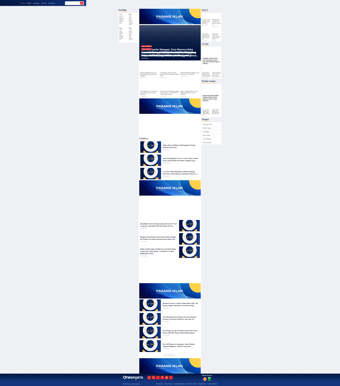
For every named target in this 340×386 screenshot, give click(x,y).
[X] (162, 377)
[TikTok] (158, 377)
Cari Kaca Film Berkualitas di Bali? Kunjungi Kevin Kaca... (121, 19)
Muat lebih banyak (169, 355)
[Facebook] (149, 377)
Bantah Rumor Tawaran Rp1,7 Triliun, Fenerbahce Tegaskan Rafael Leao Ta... (216, 36)
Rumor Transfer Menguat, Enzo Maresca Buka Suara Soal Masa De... (206, 112)
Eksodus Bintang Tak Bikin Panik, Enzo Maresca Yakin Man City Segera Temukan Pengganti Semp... (169, 54)
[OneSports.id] (10, 3)
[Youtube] (166, 377)
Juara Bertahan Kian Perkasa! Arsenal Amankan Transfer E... (131, 21)
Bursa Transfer (130, 14)
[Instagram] (153, 377)
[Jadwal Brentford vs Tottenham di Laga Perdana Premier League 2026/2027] (149, 85)
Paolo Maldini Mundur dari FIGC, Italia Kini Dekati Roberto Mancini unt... (206, 36)
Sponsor (120, 14)
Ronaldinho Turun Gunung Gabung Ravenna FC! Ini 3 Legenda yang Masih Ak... (216, 22)
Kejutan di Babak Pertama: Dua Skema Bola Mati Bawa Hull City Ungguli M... (148, 74)
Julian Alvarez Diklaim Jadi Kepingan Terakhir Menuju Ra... (121, 35)
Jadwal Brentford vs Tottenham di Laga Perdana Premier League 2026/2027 (148, 93)
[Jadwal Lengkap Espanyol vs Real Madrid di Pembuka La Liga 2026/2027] (190, 85)
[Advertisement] (170, 125)
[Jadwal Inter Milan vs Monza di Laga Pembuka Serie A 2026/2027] (190, 66)
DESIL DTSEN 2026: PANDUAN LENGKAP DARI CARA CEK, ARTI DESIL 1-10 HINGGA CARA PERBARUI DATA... (158, 251)
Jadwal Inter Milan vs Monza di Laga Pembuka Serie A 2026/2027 (190, 73)
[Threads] (171, 377)
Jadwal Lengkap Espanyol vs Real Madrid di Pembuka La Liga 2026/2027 (189, 93)
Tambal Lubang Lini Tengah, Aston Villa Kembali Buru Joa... (131, 35)
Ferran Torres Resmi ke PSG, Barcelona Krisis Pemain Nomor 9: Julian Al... (216, 74)
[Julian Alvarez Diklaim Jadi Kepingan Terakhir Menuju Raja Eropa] (126, 28)
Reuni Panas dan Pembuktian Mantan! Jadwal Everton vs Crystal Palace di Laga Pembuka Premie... (169, 93)
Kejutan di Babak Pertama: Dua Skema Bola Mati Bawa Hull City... (215, 111)
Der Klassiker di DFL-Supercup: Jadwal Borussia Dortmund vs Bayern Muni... (169, 74)
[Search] (82, 3)
